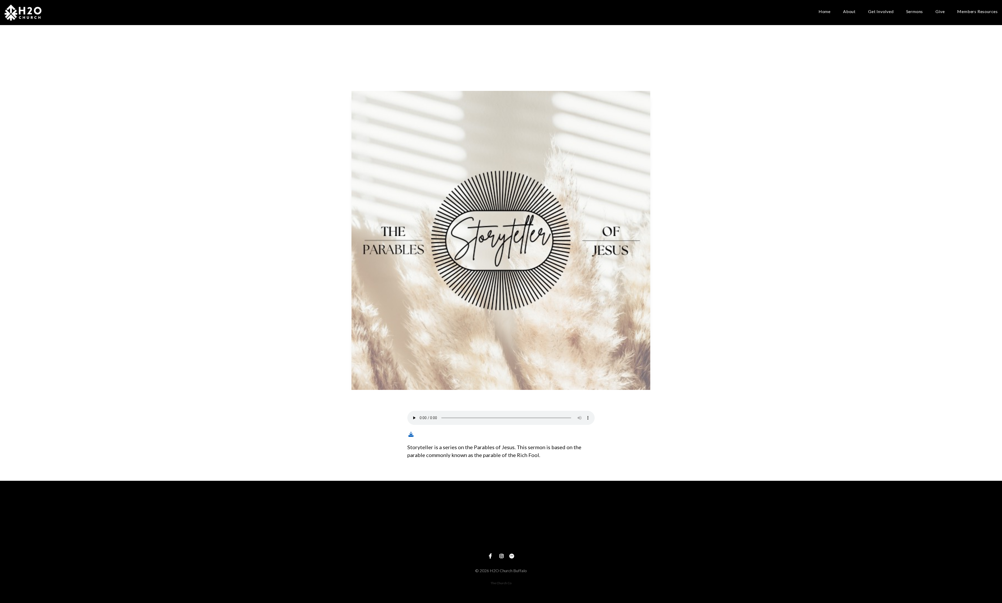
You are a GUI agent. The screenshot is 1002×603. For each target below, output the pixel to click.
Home (825, 11)
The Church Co (501, 583)
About (849, 11)
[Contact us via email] (401, 510)
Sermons (914, 11)
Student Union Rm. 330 (500, 539)
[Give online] (601, 510)
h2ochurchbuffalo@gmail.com (401, 539)
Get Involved (881, 11)
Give (940, 11)
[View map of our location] (501, 510)
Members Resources (977, 11)
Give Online (601, 539)
